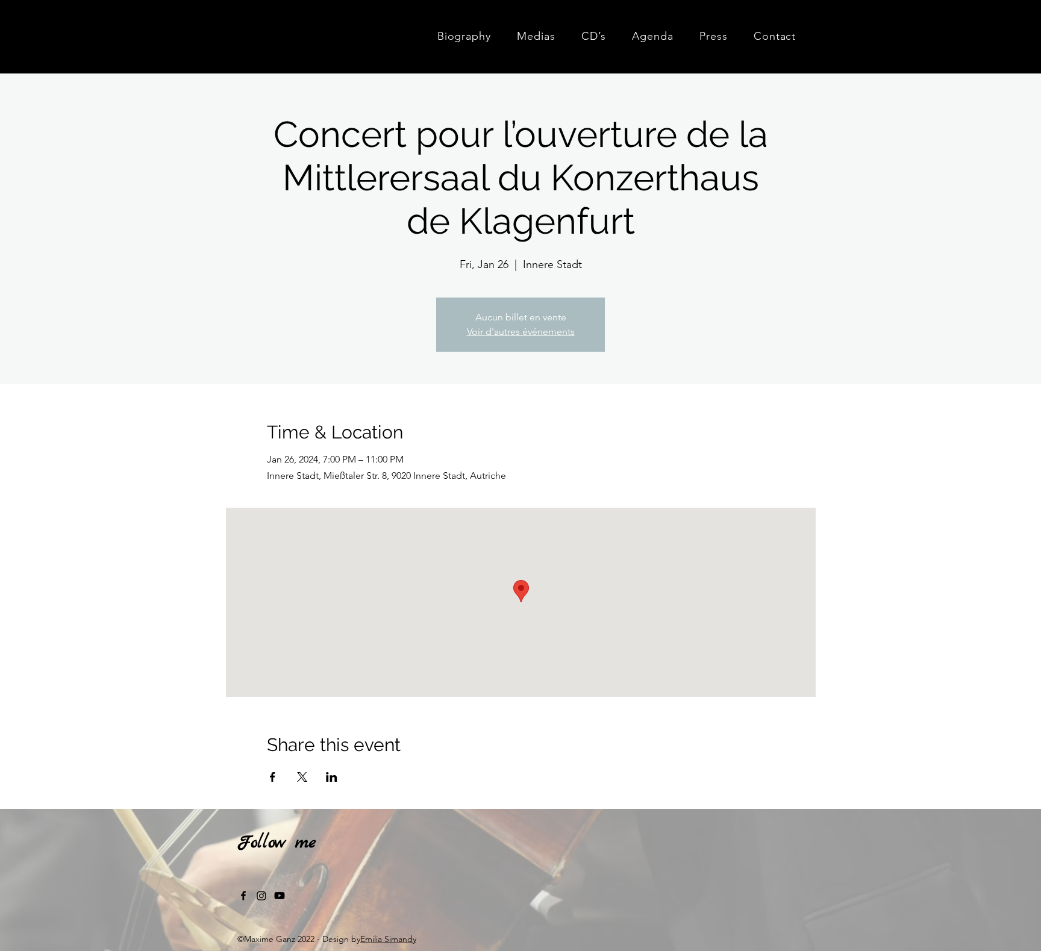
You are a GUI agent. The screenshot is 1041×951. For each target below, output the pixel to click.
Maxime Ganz (320, 33)
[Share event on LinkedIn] (331, 777)
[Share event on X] (302, 777)
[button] (536, 36)
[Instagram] (261, 896)
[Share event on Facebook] (272, 777)
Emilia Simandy (388, 939)
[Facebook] (243, 896)
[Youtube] (280, 896)
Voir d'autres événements (521, 331)
